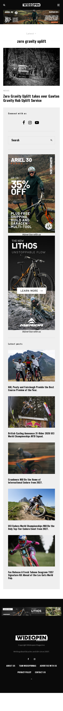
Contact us (40, 672)
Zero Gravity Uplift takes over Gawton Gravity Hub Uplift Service (31, 98)
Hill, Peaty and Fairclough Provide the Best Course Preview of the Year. (31, 388)
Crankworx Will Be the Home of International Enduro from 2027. (25, 481)
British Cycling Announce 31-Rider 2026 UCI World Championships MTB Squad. (31, 435)
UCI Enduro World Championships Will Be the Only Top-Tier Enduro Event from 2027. (31, 527)
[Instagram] (34, 659)
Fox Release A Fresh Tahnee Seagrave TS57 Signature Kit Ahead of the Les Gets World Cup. (30, 575)
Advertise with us (31, 234)
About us (10, 665)
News (6, 90)
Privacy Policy (24, 672)
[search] (51, 140)
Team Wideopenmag (27, 665)
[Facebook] (28, 659)
